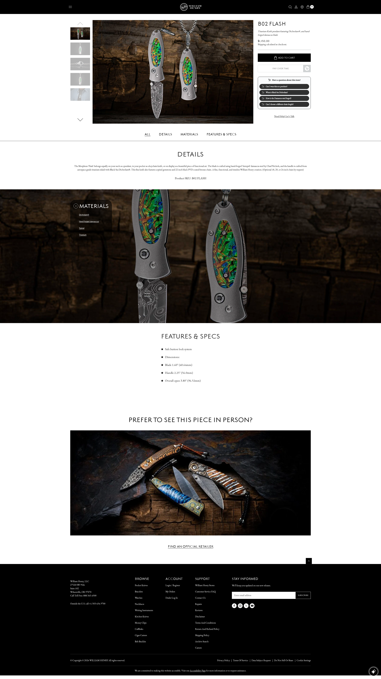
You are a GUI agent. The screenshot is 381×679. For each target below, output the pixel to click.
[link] (147, 134)
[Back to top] (309, 561)
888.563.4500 (89, 595)
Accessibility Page (198, 670)
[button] (290, 7)
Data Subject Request (261, 660)
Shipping (262, 44)
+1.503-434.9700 (97, 603)
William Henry (98, 660)
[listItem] (282, 660)
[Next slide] (80, 119)
